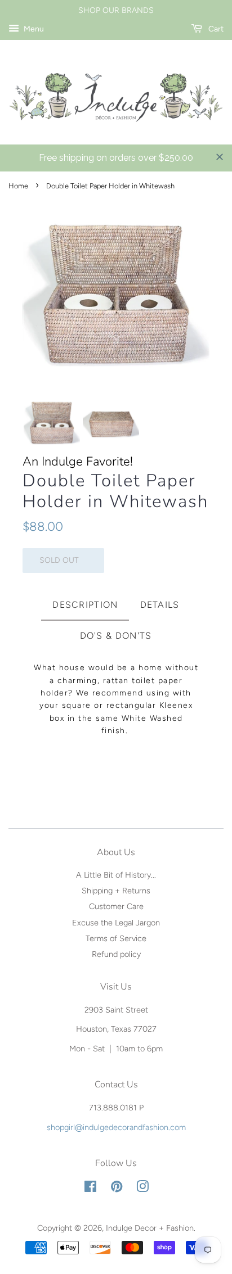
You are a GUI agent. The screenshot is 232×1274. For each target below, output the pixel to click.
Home (18, 186)
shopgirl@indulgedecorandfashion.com (116, 1127)
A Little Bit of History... (116, 875)
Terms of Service (116, 938)
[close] (219, 157)
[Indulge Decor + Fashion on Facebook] (90, 1188)
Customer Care (116, 906)
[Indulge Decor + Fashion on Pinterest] (116, 1188)
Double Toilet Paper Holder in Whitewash (115, 491)
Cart (215, 29)
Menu (33, 29)
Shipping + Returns (116, 891)
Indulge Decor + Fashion (150, 1228)
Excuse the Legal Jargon (116, 923)
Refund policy (116, 954)
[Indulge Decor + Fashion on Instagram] (142, 1188)
